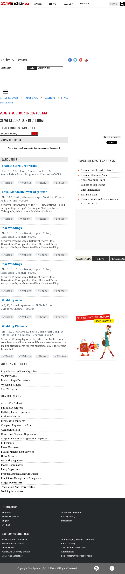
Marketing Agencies (12, 460)
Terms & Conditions (71, 512)
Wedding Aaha (12, 300)
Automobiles (67, 551)
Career (68, 3)
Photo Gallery (68, 543)
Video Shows (8, 547)
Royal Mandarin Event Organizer (24, 192)
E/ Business (7, 442)
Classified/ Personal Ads (73, 547)
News (52, 3)
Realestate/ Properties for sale (76, 555)
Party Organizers (10, 469)
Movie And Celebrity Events (16, 551)
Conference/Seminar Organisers (18, 434)
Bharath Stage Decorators (19, 166)
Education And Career (13, 543)
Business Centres (10, 416)
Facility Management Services (17, 451)
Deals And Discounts (12, 555)
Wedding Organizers (12, 491)
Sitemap (6, 524)
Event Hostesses (10, 447)
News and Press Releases (14, 539)
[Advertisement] (62, 32)
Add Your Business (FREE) (23, 112)
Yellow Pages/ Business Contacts (77, 539)
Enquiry (5, 520)
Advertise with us (10, 516)
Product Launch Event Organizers (19, 473)
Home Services (9, 456)
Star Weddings (12, 228)
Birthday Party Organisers (15, 412)
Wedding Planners (14, 326)
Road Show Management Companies (21, 478)
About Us (6, 512)
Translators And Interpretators (18, 487)
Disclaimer (66, 520)
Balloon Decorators (12, 407)
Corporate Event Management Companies (24, 438)
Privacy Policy (68, 516)
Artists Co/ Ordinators (13, 403)
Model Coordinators (12, 464)
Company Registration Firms (16, 425)
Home (38, 3)
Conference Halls (10, 429)
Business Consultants (13, 420)
